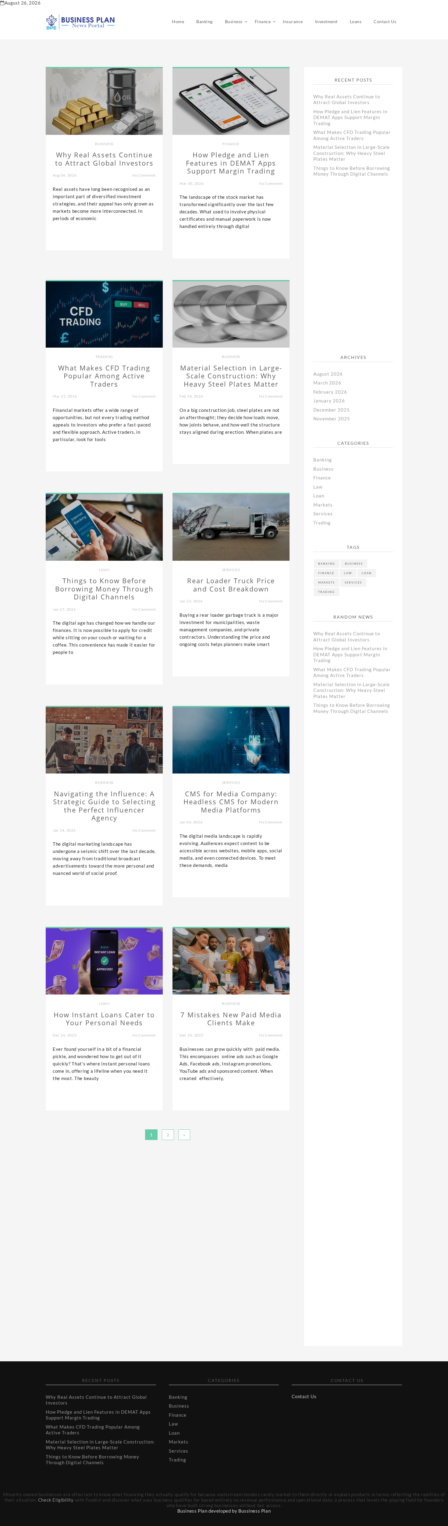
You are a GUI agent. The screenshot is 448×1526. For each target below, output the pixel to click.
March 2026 (327, 382)
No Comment (144, 175)
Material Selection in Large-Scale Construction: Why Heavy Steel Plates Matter (351, 153)
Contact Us (385, 21)
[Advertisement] (359, 270)
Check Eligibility (56, 1500)
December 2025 (331, 409)
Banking (204, 21)
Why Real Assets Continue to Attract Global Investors (346, 99)
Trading (104, 356)
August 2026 (328, 374)
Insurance (293, 21)
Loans (356, 21)
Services (231, 569)
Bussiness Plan (254, 1511)
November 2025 (331, 418)
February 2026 (330, 392)
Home (178, 21)
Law (317, 486)
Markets (323, 504)
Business (234, 21)
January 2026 (329, 400)
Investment (326, 21)
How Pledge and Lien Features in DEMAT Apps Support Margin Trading (350, 117)
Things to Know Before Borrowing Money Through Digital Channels (351, 171)
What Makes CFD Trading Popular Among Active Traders (352, 135)
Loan (104, 569)
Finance (263, 21)
